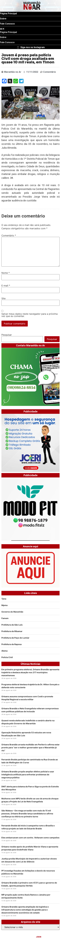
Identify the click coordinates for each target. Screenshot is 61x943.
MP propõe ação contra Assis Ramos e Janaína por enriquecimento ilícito (25, 896)
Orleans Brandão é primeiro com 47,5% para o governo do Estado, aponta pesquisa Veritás (29, 884)
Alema (4, 651)
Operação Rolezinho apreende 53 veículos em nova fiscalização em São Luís (26, 734)
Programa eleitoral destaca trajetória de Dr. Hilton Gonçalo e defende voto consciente (30, 686)
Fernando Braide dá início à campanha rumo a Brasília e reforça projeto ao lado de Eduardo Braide (28, 827)
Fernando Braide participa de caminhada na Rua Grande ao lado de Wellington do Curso (29, 761)
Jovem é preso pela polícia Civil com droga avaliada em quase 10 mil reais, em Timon (28, 58)
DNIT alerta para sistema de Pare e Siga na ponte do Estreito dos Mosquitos (30, 788)
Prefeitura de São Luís (12, 625)
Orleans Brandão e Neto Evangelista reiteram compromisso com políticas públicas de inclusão (30, 710)
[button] (30, 28)
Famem (5, 618)
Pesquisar (6, 335)
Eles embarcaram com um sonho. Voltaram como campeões (30, 837)
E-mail (5, 285)
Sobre (3, 18)
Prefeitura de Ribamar (11, 631)
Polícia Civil (7, 657)
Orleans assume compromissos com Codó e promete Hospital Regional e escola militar (27, 698)
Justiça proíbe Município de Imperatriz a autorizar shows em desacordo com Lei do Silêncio (29, 860)
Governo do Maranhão (12, 612)
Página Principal (8, 13)
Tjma (3, 599)
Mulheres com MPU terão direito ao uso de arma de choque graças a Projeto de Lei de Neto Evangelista (29, 800)
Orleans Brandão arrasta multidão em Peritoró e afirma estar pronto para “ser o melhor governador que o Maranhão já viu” (30, 747)
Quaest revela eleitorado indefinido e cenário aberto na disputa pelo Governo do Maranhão (27, 722)
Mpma (4, 605)
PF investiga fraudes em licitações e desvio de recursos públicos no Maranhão (28, 872)
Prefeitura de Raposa (11, 644)
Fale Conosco (7, 23)
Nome (5, 273)
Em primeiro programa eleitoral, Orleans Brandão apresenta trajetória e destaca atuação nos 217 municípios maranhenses (30, 672)
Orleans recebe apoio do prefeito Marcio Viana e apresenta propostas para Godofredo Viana (29, 848)
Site (3, 298)
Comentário (8, 235)
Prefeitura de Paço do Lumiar (15, 638)
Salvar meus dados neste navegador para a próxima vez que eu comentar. (29, 315)
